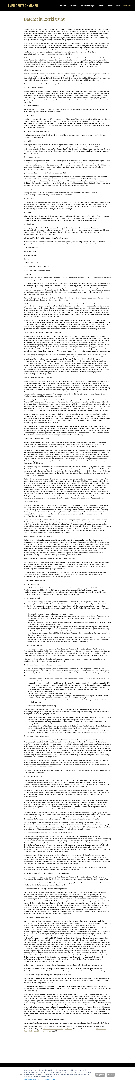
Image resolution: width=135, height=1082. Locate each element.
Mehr (54, 1079)
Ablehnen (110, 1075)
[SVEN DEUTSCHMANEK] (23, 9)
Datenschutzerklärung (31, 1079)
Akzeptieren (100, 1075)
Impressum (46, 1079)
